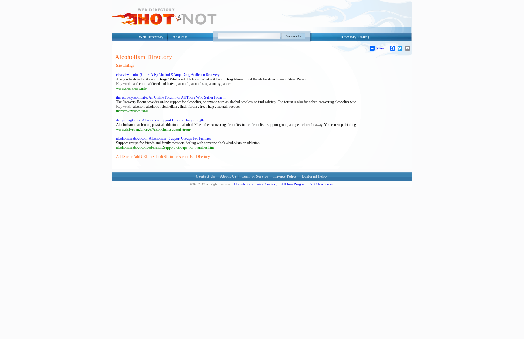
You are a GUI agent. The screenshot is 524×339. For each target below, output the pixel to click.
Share (380, 48)
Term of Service (255, 176)
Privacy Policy (285, 176)
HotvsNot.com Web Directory (255, 184)
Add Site (180, 37)
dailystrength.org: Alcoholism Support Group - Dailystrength (160, 120)
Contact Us (205, 176)
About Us (228, 176)
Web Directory (151, 37)
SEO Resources (321, 184)
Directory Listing (355, 37)
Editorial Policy (315, 176)
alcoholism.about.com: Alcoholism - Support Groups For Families (163, 138)
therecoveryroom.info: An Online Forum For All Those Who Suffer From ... (171, 97)
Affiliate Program (293, 184)
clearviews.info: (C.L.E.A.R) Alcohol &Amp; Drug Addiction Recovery (168, 75)
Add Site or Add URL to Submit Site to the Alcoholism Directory (163, 156)
